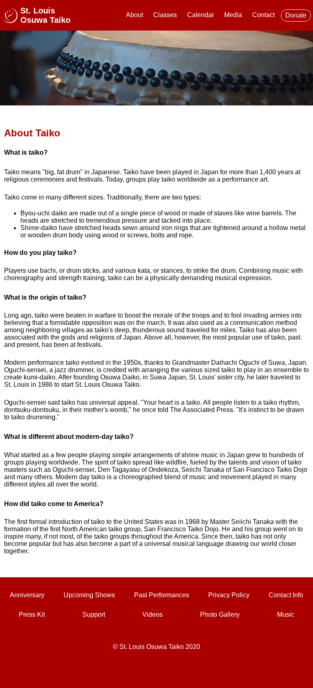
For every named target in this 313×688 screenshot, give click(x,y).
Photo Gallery (220, 614)
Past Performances (161, 595)
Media (233, 14)
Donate (295, 15)
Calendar (200, 14)
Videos (152, 614)
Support (93, 614)
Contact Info (286, 595)
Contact (263, 14)
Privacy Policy (228, 595)
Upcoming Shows (89, 595)
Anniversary (27, 595)
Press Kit (32, 614)
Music (285, 614)
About (134, 14)
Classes (165, 14)
